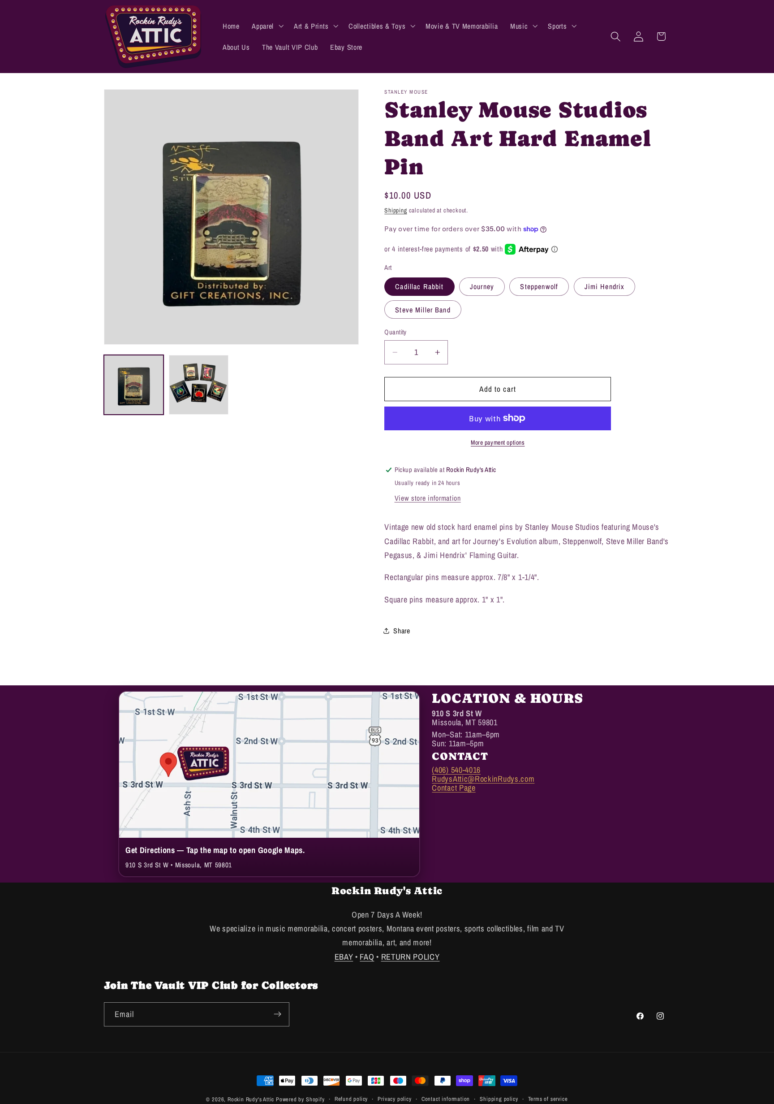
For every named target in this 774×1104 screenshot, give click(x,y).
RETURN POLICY (410, 956)
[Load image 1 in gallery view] (134, 385)
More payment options (498, 442)
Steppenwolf (539, 286)
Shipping (395, 210)
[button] (266, 26)
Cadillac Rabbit (419, 286)
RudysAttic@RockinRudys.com (483, 778)
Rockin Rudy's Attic (251, 1099)
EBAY (344, 956)
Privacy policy (394, 1099)
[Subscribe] (277, 1014)
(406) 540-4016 (456, 769)
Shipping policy (499, 1099)
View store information (428, 498)
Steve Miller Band (423, 310)
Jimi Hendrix (605, 286)
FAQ (367, 956)
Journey (482, 286)
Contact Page (453, 787)
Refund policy (351, 1099)
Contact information (445, 1099)
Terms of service (548, 1099)
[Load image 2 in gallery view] (199, 385)
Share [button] (401, 631)
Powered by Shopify (300, 1099)
